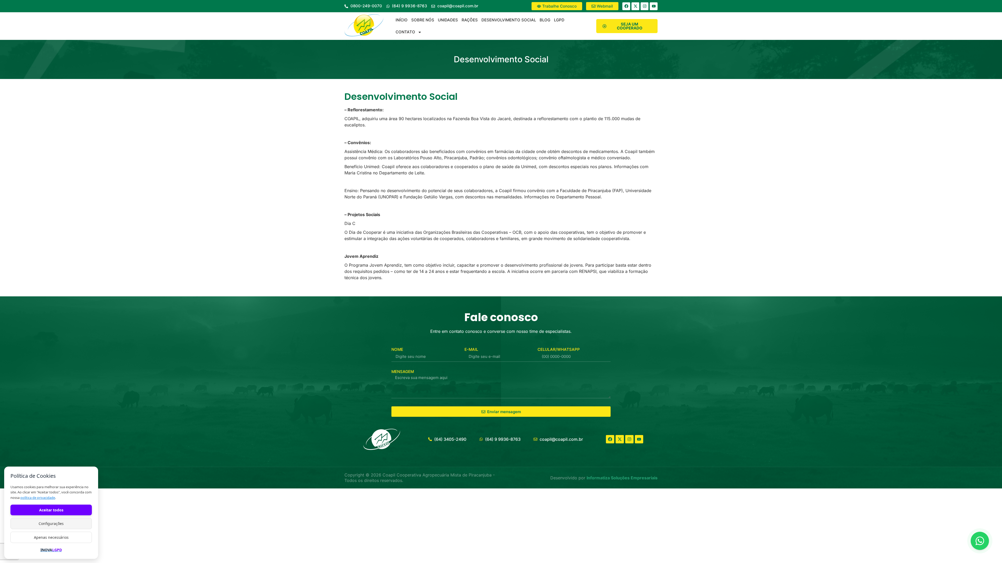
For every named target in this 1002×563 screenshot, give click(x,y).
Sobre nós (422, 19)
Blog (545, 19)
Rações (470, 19)
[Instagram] (644, 6)
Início (402, 19)
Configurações (51, 523)
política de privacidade (37, 497)
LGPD (559, 19)
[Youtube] (654, 6)
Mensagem (402, 372)
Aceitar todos (51, 509)
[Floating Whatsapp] (980, 541)
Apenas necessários (51, 537)
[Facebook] (626, 6)
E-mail (471, 349)
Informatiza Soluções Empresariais (622, 477)
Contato (405, 31)
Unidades (448, 19)
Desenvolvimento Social (508, 19)
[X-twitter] (635, 6)
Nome (397, 349)
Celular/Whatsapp (559, 349)
